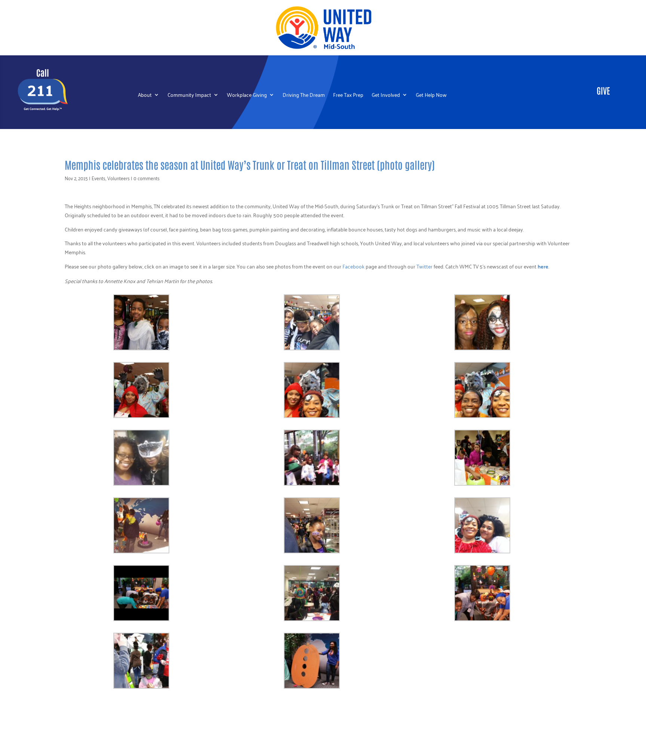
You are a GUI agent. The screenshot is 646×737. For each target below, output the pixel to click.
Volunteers (118, 177)
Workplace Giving (247, 95)
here (543, 266)
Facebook (353, 266)
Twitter (424, 266)
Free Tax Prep (348, 95)
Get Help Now (431, 95)
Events (98, 177)
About (145, 95)
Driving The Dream (304, 95)
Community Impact (189, 95)
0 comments (146, 177)
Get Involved (386, 95)
